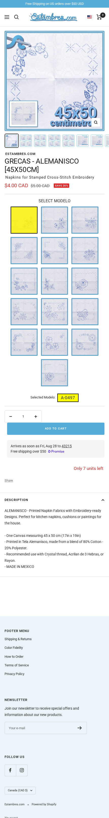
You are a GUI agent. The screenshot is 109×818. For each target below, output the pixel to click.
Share (9, 480)
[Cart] (99, 17)
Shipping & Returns (18, 639)
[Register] (80, 728)
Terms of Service (17, 665)
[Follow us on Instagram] (21, 770)
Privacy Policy (14, 674)
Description (16, 500)
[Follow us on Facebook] (10, 770)
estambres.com (20, 154)
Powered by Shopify (44, 804)
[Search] (16, 17)
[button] (92, 17)
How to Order (14, 656)
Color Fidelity (14, 648)
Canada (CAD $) (18, 790)
